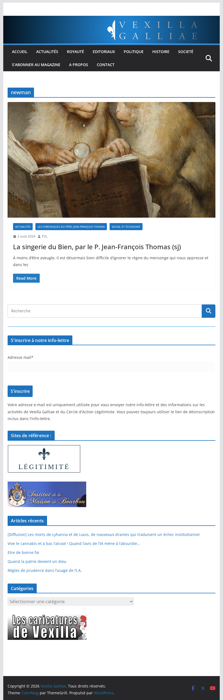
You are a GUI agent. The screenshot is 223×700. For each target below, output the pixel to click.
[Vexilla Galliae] (111, 20)
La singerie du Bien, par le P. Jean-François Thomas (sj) (97, 246)
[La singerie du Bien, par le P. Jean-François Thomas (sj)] (111, 160)
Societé (185, 51)
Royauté (75, 51)
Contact (105, 64)
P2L (44, 236)
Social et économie (126, 227)
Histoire (160, 51)
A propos (78, 64)
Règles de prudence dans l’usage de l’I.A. (45, 570)
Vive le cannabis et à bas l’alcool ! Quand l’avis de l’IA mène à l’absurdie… (74, 543)
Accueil (19, 51)
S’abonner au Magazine (36, 64)
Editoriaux (104, 51)
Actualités (47, 51)
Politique (134, 51)
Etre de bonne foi (23, 552)
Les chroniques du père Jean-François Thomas (71, 227)
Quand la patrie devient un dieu (37, 561)
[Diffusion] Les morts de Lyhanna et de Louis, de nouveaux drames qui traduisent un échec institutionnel (104, 534)
